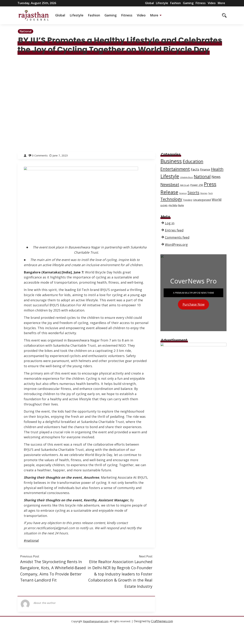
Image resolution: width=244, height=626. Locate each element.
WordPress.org (176, 244)
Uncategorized (202, 199)
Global (149, 3)
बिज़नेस (181, 205)
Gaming (188, 3)
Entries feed (174, 230)
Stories (203, 193)
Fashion (175, 3)
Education (193, 161)
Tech (210, 193)
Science (183, 193)
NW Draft (184, 185)
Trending (187, 199)
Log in (169, 223)
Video (212, 3)
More (221, 3)
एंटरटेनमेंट (164, 205)
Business (171, 161)
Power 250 (196, 185)
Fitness (201, 3)
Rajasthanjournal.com (95, 621)
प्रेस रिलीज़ (172, 205)
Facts (195, 169)
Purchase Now (194, 304)
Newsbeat (169, 184)
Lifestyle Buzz (186, 177)
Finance (205, 169)
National (25, 31)
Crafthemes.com (162, 621)
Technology (171, 199)
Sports (193, 192)
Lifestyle (162, 3)
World (216, 199)
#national (31, 540)
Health (217, 169)
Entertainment (175, 169)
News (216, 176)
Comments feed (177, 237)
